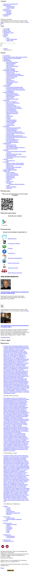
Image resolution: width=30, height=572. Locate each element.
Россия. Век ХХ (10, 138)
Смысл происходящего (12, 173)
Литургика (9, 67)
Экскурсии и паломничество (10, 4)
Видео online (6, 30)
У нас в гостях (10, 123)
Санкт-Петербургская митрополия (14, 75)
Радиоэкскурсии (10, 125)
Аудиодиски (6, 9)
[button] (1, 18)
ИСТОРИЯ (6, 126)
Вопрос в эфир (7, 31)
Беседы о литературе (11, 101)
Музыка (8, 525)
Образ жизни (9, 116)
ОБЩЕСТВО (6, 171)
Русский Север (10, 104)
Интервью (9, 13)
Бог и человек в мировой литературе (15, 147)
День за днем (6, 516)
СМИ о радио (9, 40)
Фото (7, 38)
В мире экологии (10, 177)
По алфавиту (6, 59)
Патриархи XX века (11, 130)
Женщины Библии (11, 63)
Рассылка (5, 520)
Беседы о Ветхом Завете (12, 66)
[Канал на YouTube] (7, 546)
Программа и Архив (8, 32)
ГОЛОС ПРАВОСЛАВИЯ (10, 169)
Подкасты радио (7, 10)
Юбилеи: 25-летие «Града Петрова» (12, 58)
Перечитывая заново (11, 146)
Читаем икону (9, 91)
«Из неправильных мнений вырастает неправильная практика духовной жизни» (14, 292)
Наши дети (9, 188)
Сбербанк (10, 248)
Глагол (8, 114)
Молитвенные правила (12, 82)
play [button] (2, 305)
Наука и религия (10, 172)
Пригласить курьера (13, 267)
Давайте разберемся (11, 186)
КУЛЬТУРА (6, 100)
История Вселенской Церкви (13, 127)
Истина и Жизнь (10, 68)
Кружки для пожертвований (15, 258)
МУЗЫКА (6, 150)
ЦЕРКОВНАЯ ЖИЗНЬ (9, 70)
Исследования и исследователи (14, 108)
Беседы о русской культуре (13, 103)
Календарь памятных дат (12, 139)
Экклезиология (10, 64)
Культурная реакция (11, 120)
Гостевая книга (7, 14)
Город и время (9, 97)
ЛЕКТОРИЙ (6, 85)
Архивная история (11, 109)
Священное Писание (11, 524)
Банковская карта (12, 238)
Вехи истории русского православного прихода (15, 57)
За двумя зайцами (10, 122)
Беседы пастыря (10, 78)
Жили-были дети (10, 160)
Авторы (5, 34)
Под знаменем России (11, 141)
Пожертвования (10, 6)
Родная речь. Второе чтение (13, 106)
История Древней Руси (12, 129)
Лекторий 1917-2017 (8, 541)
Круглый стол (9, 181)
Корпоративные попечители (15, 272)
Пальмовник (9, 83)
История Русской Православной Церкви (16, 137)
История (8, 529)
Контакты (5, 15)
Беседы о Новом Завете (12, 62)
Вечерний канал (10, 176)
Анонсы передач (10, 518)
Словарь (8, 118)
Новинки (8, 11)
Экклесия (8, 79)
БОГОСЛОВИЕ (7, 61)
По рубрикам (6, 55)
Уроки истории (10, 134)
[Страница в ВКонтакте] (2, 546)
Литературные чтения (11, 148)
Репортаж (8, 182)
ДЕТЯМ (5, 159)
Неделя (8, 185)
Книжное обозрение (11, 121)
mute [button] (2, 306)
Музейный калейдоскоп (12, 99)
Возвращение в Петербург (12, 95)
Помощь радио (7, 5)
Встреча (8, 117)
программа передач (5, 337)
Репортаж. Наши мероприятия (16, 184)
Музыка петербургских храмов (14, 154)
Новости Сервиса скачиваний (13, 167)
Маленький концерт (11, 155)
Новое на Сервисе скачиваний (14, 519)
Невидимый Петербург (12, 93)
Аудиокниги (9, 528)
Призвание (9, 179)
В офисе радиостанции (13, 263)
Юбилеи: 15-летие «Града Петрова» (15, 163)
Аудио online (6, 28)
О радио (8, 507)
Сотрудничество (10, 7)
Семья (7, 180)
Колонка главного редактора (13, 74)
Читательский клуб (11, 144)
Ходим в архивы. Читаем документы (15, 133)
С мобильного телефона (14, 243)
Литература (9, 527)
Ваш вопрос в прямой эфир (13, 513)
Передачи (5, 35)
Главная (5, 48)
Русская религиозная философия (14, 87)
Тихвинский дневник (11, 76)
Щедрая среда (9, 165)
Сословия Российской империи (14, 131)
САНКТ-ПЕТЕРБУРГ (8, 92)
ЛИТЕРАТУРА (7, 143)
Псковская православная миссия (14, 135)
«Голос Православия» (11, 39)
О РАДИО (6, 162)
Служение (9, 84)
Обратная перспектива (12, 113)
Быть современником (11, 110)
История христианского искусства (15, 88)
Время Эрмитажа (10, 96)
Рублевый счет (11, 253)
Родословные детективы (12, 142)
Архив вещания (10, 511)
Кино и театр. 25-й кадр (12, 112)
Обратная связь (10, 168)
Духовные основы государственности (15, 89)
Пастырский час (10, 80)
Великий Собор (10, 72)
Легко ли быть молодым (12, 175)
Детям (7, 531)
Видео (8, 532)
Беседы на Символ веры (12, 71)
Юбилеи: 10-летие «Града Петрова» (15, 164)
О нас (4, 36)
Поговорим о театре (11, 105)
